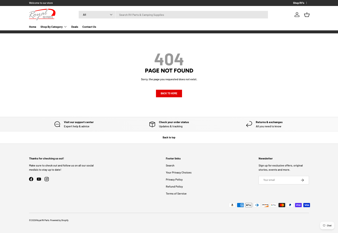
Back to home (169, 93)
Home (32, 26)
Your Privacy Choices (179, 172)
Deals (74, 26)
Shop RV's (298, 2)
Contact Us (89, 26)
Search (170, 165)
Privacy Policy (174, 179)
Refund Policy (174, 186)
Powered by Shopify (59, 220)
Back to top (169, 137)
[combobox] (173, 14)
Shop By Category (51, 26)
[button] (307, 14)
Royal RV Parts (42, 220)
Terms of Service (176, 193)
